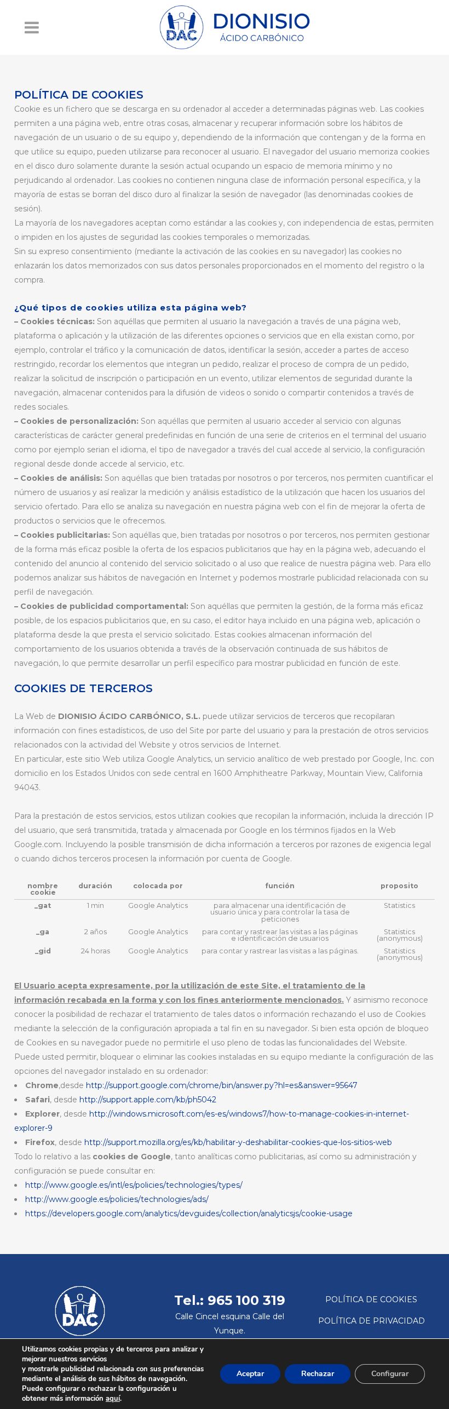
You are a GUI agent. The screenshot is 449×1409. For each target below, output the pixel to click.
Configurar (389, 1373)
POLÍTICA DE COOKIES (371, 1299)
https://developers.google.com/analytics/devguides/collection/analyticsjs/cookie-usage (189, 1213)
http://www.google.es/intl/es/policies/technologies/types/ (134, 1185)
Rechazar (317, 1373)
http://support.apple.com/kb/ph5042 (147, 1100)
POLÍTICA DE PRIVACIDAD (371, 1321)
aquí (113, 1399)
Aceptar (250, 1373)
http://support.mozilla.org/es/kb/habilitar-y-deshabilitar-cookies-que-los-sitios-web (238, 1142)
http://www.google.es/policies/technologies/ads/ (117, 1199)
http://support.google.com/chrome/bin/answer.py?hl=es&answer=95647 (222, 1085)
